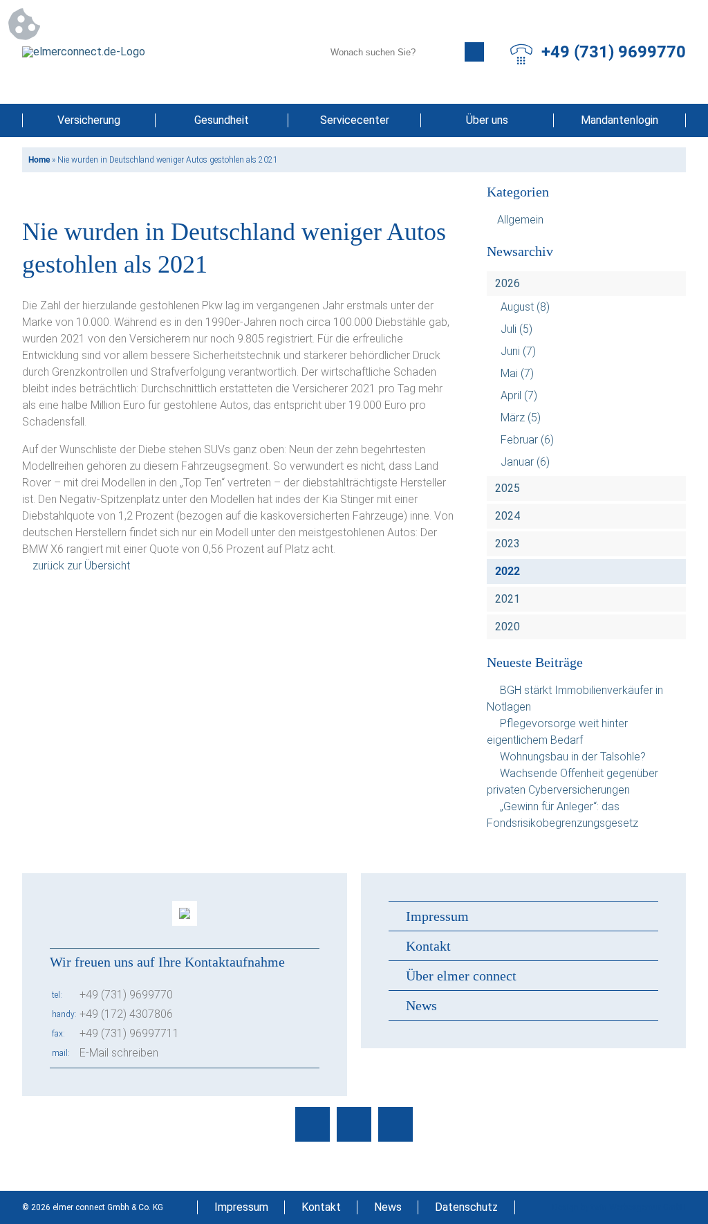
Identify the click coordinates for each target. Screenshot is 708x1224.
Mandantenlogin (619, 120)
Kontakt (428, 945)
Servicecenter (354, 120)
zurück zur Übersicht (81, 565)
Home (39, 160)
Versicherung (88, 120)
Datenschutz (466, 1207)
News (421, 1005)
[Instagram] (354, 1124)
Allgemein (520, 219)
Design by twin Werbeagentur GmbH (619, 1207)
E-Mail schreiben (119, 1052)
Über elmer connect (461, 975)
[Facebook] (312, 1124)
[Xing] (395, 1124)
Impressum (437, 916)
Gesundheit (221, 120)
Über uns (487, 120)
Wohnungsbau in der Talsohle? (573, 756)
